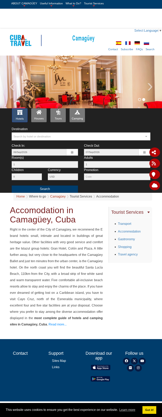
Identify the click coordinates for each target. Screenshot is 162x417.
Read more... (57, 324)
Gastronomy (126, 239)
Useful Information (51, 3)
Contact (113, 49)
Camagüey (83, 38)
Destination (20, 129)
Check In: (18, 145)
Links (55, 367)
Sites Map (59, 360)
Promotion (91, 170)
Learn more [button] (127, 409)
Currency (54, 170)
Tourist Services (94, 3)
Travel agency (128, 254)
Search (150, 49)
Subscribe (127, 49)
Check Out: (92, 145)
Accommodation (129, 231)
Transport (124, 223)
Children (18, 170)
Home (20, 196)
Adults (88, 157)
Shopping (125, 247)
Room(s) (18, 157)
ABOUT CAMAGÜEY (24, 3)
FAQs (139, 49)
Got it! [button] (149, 409)
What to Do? (73, 3)
